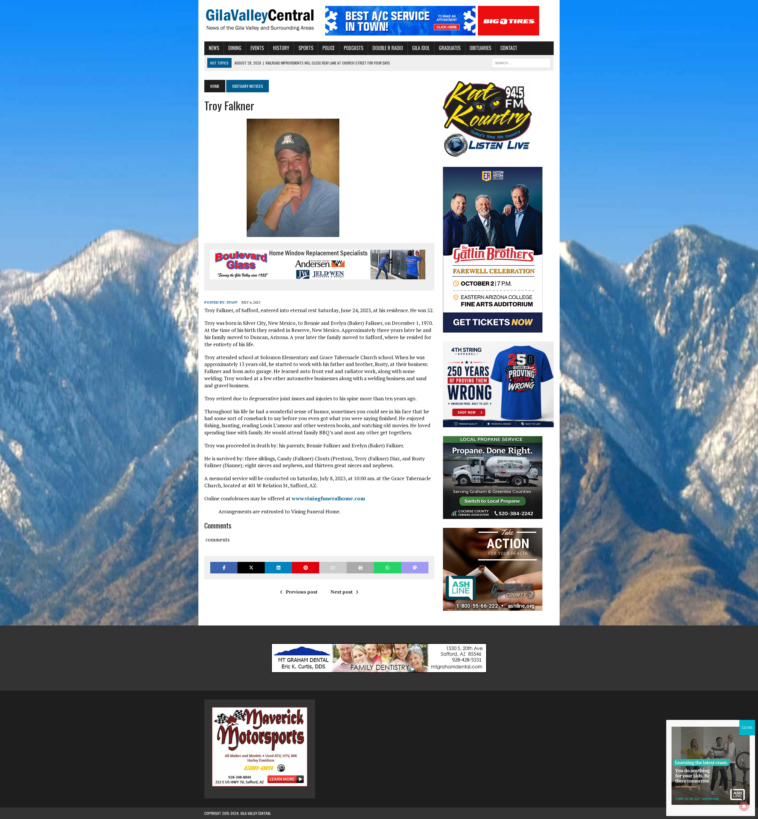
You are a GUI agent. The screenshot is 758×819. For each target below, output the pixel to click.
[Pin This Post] (305, 567)
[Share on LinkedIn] (278, 567)
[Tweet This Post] (251, 567)
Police (328, 47)
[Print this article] (360, 567)
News (214, 47)
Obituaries (480, 47)
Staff (232, 302)
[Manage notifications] (744, 806)
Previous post (301, 592)
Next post (341, 592)
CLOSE (747, 727)
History (281, 47)
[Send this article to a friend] (332, 567)
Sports (305, 47)
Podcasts (353, 47)
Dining (234, 47)
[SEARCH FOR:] (521, 62)
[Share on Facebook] (223, 567)
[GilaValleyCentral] (259, 19)
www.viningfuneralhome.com (328, 498)
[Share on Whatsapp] (387, 567)
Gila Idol (421, 47)
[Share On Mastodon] (414, 567)
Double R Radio (387, 47)
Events (257, 47)
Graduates (449, 47)
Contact (508, 47)
